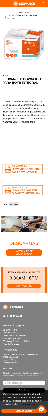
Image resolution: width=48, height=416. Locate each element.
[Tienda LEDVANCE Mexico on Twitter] (4, 317)
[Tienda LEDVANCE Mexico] (24, 3)
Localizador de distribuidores (15, 335)
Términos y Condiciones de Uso (16, 341)
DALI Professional (10, 357)
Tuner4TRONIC (9, 360)
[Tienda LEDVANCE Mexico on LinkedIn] (17, 317)
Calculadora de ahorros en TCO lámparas (20, 354)
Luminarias (14, 204)
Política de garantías (11, 338)
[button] (41, 409)
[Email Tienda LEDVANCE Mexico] (21, 317)
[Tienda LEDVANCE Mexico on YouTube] (10, 317)
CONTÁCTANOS (24, 286)
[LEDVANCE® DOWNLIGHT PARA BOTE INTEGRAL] (24, 44)
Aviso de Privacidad (11, 344)
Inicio (21, 13)
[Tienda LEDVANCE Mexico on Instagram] (14, 317)
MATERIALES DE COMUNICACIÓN (24, 252)
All (28, 13)
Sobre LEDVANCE (10, 333)
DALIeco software (10, 363)
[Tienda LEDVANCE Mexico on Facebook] (7, 317)
